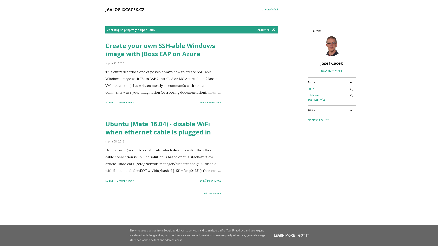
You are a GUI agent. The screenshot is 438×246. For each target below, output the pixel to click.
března (314, 95)
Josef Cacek (331, 63)
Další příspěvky (211, 193)
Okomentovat (126, 102)
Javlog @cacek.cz (124, 9)
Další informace (210, 102)
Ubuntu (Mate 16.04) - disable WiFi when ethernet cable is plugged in (158, 128)
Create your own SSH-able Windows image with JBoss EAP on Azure (160, 50)
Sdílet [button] (109, 102)
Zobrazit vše (266, 30)
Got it (303, 235)
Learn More (284, 235)
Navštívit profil (331, 71)
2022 (311, 89)
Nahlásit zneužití (318, 120)
